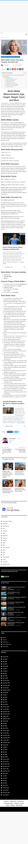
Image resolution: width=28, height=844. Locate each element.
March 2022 (5, 756)
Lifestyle (17, 463)
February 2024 (6, 706)
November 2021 (6, 766)
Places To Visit (6, 547)
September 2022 (6, 742)
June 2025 (5, 671)
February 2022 (6, 759)
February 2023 (6, 730)
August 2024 (5, 692)
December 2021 (6, 763)
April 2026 (5, 663)
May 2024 (5, 699)
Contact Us (4, 639)
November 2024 (6, 685)
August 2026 (5, 656)
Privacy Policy (5, 646)
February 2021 (6, 787)
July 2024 (5, 694)
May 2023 (5, 723)
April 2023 (5, 725)
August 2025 (5, 666)
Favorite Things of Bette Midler (12, 85)
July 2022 (5, 747)
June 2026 (5, 659)
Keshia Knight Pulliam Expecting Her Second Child (20, 451)
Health (4, 533)
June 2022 (5, 749)
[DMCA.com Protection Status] (5, 576)
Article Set (6, 801)
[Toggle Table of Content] (24, 73)
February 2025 (6, 680)
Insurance (5, 538)
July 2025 (5, 668)
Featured (5, 530)
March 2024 (5, 704)
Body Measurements (9, 56)
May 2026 (5, 661)
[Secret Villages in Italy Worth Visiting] (3, 604)
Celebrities (17, 56)
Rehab (4, 549)
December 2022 (6, 735)
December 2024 (6, 683)
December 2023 (6, 711)
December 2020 (6, 792)
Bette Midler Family (10, 81)
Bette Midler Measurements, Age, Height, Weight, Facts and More (13, 75)
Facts (4, 528)
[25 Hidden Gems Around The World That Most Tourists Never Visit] (3, 609)
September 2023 (6, 718)
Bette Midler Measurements (12, 79)
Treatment (5, 561)
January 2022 (6, 761)
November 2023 (6, 713)
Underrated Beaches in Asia (13, 592)
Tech (4, 554)
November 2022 (6, 737)
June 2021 (5, 778)
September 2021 (6, 771)
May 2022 (5, 752)
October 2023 (6, 716)
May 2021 (5, 780)
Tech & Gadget (6, 557)
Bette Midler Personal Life (11, 82)
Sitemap (7, 805)
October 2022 (6, 740)
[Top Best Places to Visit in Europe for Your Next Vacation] (20, 466)
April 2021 (5, 783)
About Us (4, 637)
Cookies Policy (5, 642)
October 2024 (6, 687)
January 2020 (6, 794)
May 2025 (5, 673)
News (2, 56)
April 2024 (5, 702)
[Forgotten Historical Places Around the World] (3, 588)
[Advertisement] (14, 16)
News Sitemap (19, 805)
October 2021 (6, 768)
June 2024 (5, 697)
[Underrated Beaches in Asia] (3, 594)
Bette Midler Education (11, 80)
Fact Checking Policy (6, 644)
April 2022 (5, 754)
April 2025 (5, 675)
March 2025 (5, 678)
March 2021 (5, 785)
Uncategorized (6, 564)
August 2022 (5, 744)
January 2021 (6, 790)
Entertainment (6, 526)
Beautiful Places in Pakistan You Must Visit (16, 597)
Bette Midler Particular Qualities (12, 84)
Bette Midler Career (9, 77)
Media (4, 542)
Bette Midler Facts (10, 86)
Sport (4, 552)
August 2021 (5, 773)
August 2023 (5, 721)
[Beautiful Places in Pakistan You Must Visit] (3, 599)
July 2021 (5, 775)
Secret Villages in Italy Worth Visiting (15, 602)
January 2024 (6, 709)
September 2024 (6, 690)
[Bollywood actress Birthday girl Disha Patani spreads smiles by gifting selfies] (7, 483)
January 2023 (6, 733)
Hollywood (5, 535)
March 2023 (5, 728)
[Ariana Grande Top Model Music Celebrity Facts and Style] (20, 483)
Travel (4, 559)
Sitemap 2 (12, 805)
